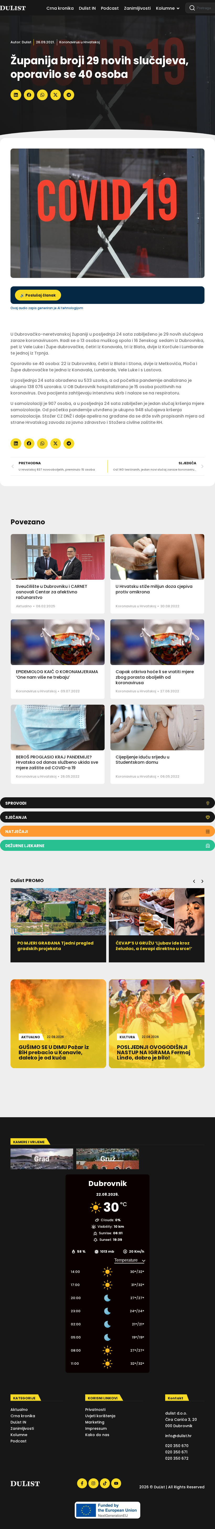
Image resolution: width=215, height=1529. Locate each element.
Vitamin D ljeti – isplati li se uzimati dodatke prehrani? (155, 946)
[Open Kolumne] (178, 8)
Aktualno (24, 606)
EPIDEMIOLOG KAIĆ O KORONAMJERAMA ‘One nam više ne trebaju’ (57, 674)
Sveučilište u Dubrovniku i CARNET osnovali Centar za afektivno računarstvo (51, 591)
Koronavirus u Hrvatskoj (79, 42)
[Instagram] (93, 1483)
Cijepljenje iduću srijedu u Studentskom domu (142, 760)
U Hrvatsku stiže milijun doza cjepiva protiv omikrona (154, 589)
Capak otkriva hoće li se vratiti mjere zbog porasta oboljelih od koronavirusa (155, 677)
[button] (15, 94)
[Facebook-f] (82, 1483)
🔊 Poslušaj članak (38, 295)
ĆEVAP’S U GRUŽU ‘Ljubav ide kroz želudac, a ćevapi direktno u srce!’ (55, 946)
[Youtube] (116, 1483)
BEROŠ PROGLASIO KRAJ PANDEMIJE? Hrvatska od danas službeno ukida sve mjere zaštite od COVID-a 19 (57, 762)
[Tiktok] (105, 1483)
